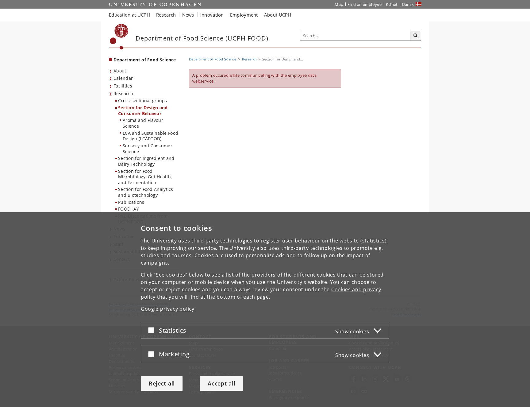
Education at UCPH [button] (129, 15)
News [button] (188, 15)
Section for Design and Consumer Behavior (143, 110)
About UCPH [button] (277, 15)
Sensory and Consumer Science (147, 148)
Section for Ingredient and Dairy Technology (146, 161)
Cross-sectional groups (142, 100)
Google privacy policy (167, 308)
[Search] (415, 36)
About (119, 71)
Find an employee (365, 4)
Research (123, 93)
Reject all (162, 383)
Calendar (123, 78)
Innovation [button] (212, 15)
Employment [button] (244, 15)
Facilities (122, 86)
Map (339, 4)
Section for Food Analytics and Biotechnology (145, 192)
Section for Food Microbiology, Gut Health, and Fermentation (145, 176)
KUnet (392, 4)
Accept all (221, 383)
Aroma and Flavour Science (143, 123)
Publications (131, 202)
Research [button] (166, 15)
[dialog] (265, 309)
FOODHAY (128, 209)
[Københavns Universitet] (119, 36)
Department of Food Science (144, 60)
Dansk (408, 4)
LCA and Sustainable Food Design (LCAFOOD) (150, 136)
